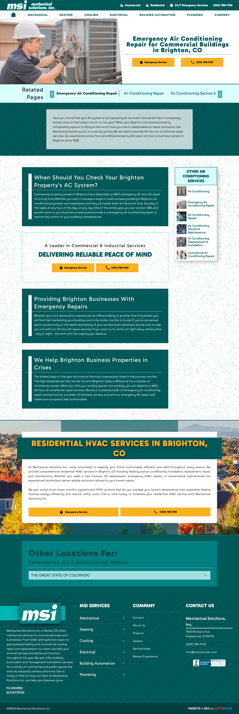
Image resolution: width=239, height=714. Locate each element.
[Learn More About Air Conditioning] (196, 191)
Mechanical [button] (38, 14)
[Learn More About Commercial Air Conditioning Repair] (196, 254)
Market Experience (145, 656)
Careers (138, 641)
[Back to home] (31, 5)
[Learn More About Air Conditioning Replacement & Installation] (196, 241)
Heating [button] (66, 14)
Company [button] (222, 14)
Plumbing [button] (195, 14)
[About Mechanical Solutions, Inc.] (40, 613)
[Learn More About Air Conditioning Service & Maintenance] (196, 229)
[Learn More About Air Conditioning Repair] (196, 216)
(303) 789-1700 (196, 644)
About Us (139, 625)
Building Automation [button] (158, 14)
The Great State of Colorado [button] (60, 575)
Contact (138, 617)
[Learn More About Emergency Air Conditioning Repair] (196, 204)
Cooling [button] (91, 14)
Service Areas (142, 648)
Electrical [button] (119, 14)
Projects (138, 633)
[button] (189, 5)
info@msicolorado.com (201, 652)
